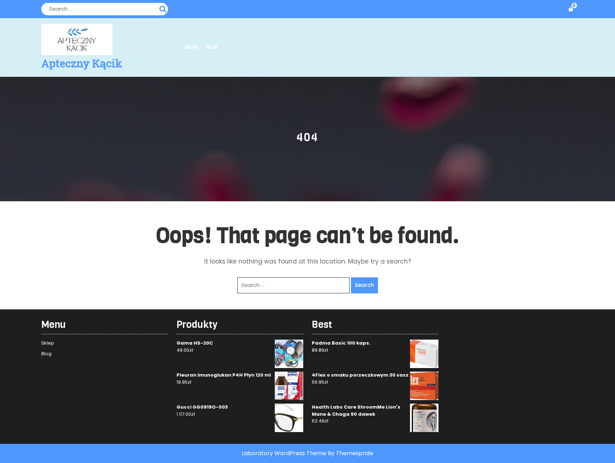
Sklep (191, 47)
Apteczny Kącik (81, 63)
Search (163, 8)
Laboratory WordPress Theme (284, 453)
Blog (211, 47)
